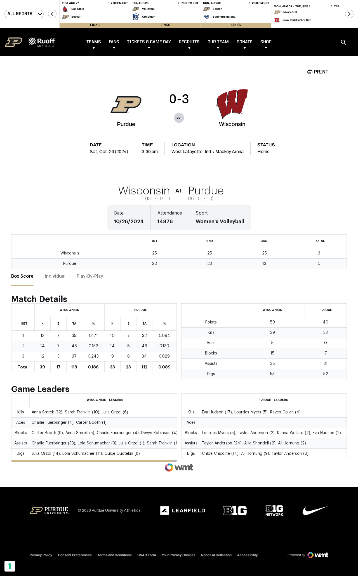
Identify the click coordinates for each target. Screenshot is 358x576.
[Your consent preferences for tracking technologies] (9, 566)
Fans (114, 42)
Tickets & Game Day (149, 42)
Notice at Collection (216, 555)
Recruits (189, 42)
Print (321, 72)
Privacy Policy (41, 555)
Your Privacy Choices (179, 555)
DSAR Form (146, 555)
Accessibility (247, 555)
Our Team (218, 42)
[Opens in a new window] (182, 510)
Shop (266, 42)
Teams (93, 42)
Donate (245, 42)
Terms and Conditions (114, 555)
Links (95, 25)
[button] (52, 14)
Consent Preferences (75, 555)
